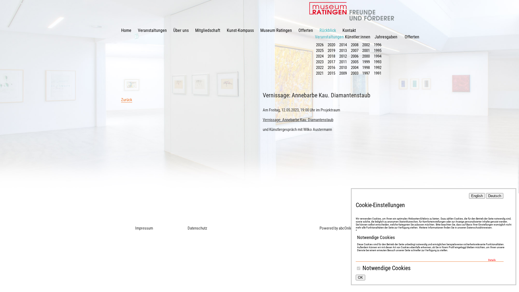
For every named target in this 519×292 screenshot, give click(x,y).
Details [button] (492, 259)
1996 (377, 44)
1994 (377, 56)
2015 (331, 73)
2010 (343, 67)
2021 (320, 73)
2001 (366, 50)
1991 (377, 73)
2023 (320, 61)
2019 (331, 50)
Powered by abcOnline (337, 228)
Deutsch (494, 196)
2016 (331, 67)
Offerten (305, 30)
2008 (354, 44)
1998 (366, 67)
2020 (331, 44)
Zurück (126, 99)
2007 (354, 50)
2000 (366, 56)
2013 (343, 50)
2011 (343, 61)
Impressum (144, 228)
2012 (343, 56)
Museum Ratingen (276, 30)
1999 (366, 61)
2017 (331, 61)
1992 (377, 67)
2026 (320, 44)
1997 (366, 73)
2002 (366, 44)
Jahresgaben (386, 36)
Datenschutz (197, 228)
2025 (320, 50)
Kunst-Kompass (240, 30)
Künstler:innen (357, 36)
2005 (354, 61)
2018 (331, 56)
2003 (354, 73)
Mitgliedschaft (207, 30)
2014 (343, 44)
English (477, 196)
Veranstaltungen (152, 30)
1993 (377, 61)
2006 (354, 56)
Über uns (181, 30)
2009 (343, 73)
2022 (320, 67)
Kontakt (349, 30)
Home (126, 30)
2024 (320, 56)
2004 (354, 67)
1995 (377, 50)
